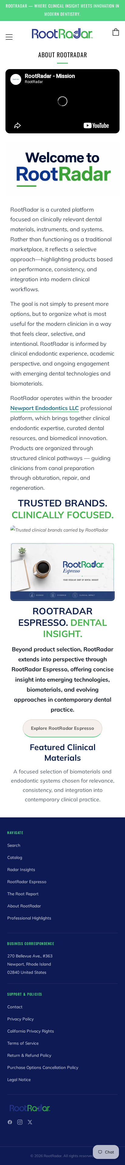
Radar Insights (21, 869)
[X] (29, 1122)
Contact (14, 1006)
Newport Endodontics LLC (44, 408)
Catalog (14, 857)
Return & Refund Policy (29, 1055)
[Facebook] (9, 1122)
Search (13, 845)
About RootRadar (24, 905)
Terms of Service (23, 1043)
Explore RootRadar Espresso (62, 728)
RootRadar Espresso (26, 881)
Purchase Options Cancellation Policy (42, 1067)
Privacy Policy (20, 1018)
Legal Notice (19, 1079)
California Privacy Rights (30, 1030)
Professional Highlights (29, 917)
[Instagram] (19, 1122)
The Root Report (23, 893)
